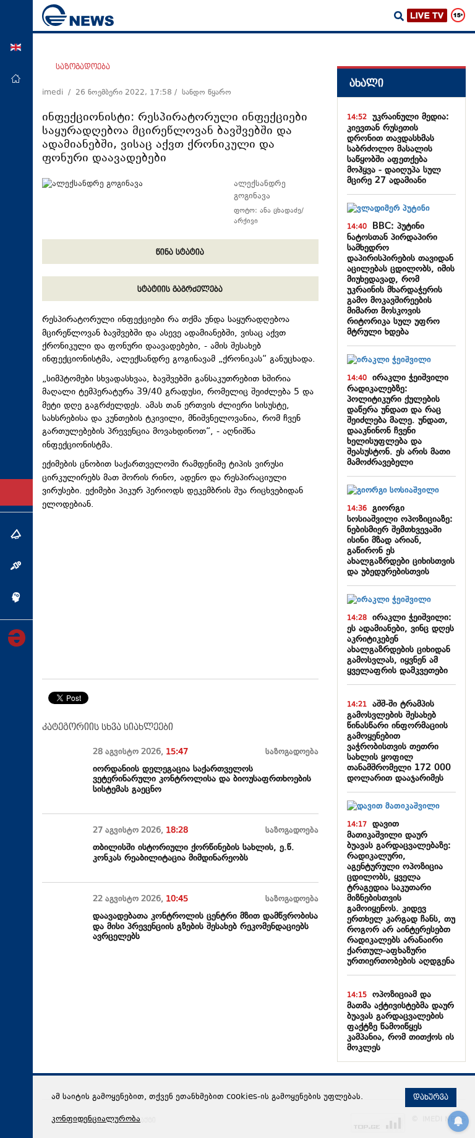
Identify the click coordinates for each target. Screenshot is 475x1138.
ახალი (366, 83)
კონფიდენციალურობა (95, 1119)
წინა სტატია (180, 252)
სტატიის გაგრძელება (180, 289)
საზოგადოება (83, 66)
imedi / (58, 92)
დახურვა (430, 1097)
